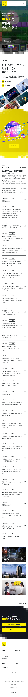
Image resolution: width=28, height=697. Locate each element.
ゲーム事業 (8, 81)
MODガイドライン (14, 684)
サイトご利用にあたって (9, 679)
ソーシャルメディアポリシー (10, 681)
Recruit (4, 667)
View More (14, 146)
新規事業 (7, 85)
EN (15, 672)
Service (4, 655)
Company (17, 651)
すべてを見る (23, 167)
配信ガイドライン (20, 681)
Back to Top (23, 603)
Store (16, 663)
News (3, 663)
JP (12, 672)
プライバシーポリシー (19, 679)
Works (17, 655)
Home (3, 651)
